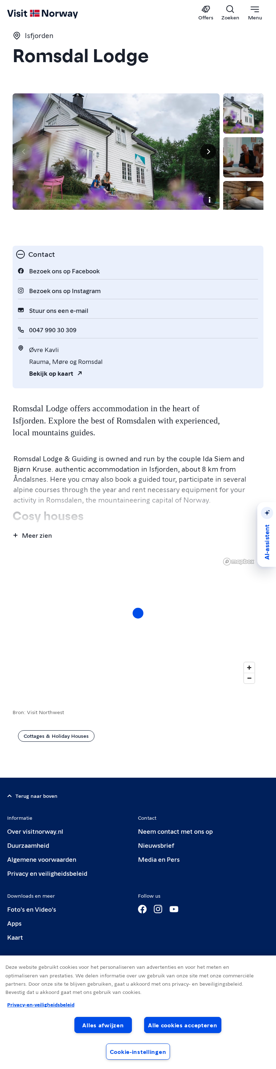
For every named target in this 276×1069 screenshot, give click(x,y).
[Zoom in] (249, 667)
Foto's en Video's (31, 909)
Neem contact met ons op (175, 831)
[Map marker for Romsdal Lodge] (138, 613)
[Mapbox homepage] (238, 561)
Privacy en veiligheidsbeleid (47, 873)
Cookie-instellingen (138, 1051)
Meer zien (37, 535)
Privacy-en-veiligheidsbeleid (40, 1004)
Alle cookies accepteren (182, 1025)
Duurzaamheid (28, 845)
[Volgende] (208, 151)
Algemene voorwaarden (41, 859)
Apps (14, 923)
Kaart (15, 937)
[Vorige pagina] (24, 151)
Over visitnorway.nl (35, 831)
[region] (138, 620)
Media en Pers (159, 859)
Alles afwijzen (103, 1025)
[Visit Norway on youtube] (174, 909)
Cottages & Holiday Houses (56, 735)
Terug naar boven (36, 795)
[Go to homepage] (53, 13)
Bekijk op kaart (51, 373)
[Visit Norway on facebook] (142, 909)
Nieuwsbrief (156, 845)
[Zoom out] (249, 678)
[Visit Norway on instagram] (158, 909)
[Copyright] (209, 199)
